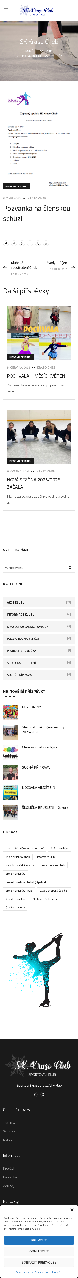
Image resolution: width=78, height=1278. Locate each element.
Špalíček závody (15, 907)
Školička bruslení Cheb (46, 899)
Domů (29, 51)
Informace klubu (16, 186)
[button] (72, 1210)
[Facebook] (14, 243)
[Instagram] (43, 1094)
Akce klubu (16, 602)
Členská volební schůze (39, 747)
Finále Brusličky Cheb (18, 857)
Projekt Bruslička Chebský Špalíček (26, 882)
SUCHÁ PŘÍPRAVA (36, 767)
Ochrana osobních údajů (47, 1272)
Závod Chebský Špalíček (54, 890)
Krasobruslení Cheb (53, 865)
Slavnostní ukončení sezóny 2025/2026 (43, 729)
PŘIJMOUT (39, 1240)
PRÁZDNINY (31, 707)
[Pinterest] (22, 243)
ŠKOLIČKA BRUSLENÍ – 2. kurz (45, 807)
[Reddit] (46, 243)
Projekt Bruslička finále (19, 890)
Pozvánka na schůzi (23, 638)
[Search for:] (39, 567)
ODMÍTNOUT (39, 1251)
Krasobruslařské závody (27, 626)
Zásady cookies (24, 1272)
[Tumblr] (38, 243)
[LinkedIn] (30, 243)
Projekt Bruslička (21, 650)
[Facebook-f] (35, 1094)
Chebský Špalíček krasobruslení (24, 848)
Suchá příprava (19, 674)
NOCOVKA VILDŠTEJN (38, 787)
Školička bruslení (21, 662)
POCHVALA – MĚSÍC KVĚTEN (36, 375)
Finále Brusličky (59, 848)
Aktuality (46, 51)
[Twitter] (6, 243)
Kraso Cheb (37, 198)
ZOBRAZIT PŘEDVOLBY (39, 1262)
